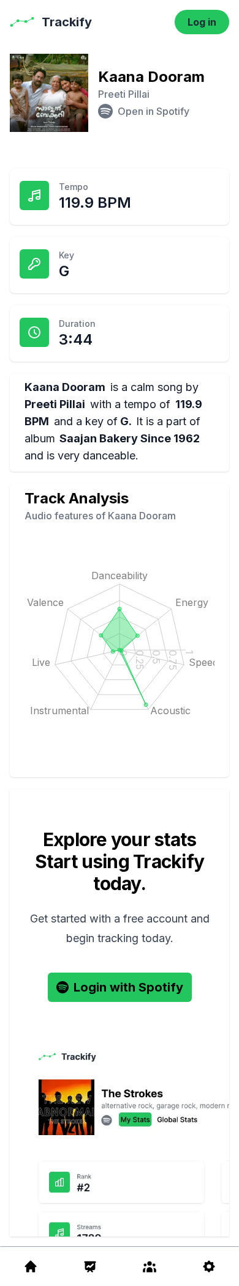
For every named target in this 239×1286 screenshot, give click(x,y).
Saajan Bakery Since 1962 (129, 438)
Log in (202, 22)
